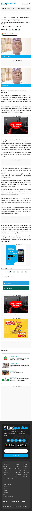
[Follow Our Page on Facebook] (8, 440)
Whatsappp (8, 288)
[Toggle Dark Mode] (25, 3)
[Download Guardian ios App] (22, 445)
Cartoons (17, 472)
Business (23, 8)
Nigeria (17, 477)
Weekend (5, 486)
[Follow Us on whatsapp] (24, 440)
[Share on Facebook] (6, 29)
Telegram (8, 283)
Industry (25, 470)
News (3, 8)
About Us (5, 501)
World (25, 477)
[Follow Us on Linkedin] (20, 440)
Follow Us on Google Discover (10, 34)
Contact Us (5, 503)
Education (18, 470)
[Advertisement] (16, 403)
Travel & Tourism (7, 484)
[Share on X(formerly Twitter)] (9, 29)
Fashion (25, 466)
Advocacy (5, 472)
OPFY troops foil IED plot (16, 372)
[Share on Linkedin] (19, 29)
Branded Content (8, 479)
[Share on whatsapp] (12, 29)
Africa (4, 474)
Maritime (25, 474)
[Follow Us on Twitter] (12, 440)
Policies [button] (23, 501)
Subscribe (16, 455)
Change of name (8, 496)
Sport (28, 8)
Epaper (8, 8)
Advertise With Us (14, 501)
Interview (5, 488)
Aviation (5, 466)
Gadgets (5, 492)
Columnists (18, 474)
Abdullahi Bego (9, 268)
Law (4, 494)
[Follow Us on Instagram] (16, 440)
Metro (12, 8)
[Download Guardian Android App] (10, 445)
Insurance (26, 472)
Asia (4, 477)
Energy (5, 470)
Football (25, 468)
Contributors (6, 464)
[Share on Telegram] (16, 29)
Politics (18, 8)
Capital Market (7, 468)
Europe (17, 466)
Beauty (17, 468)
